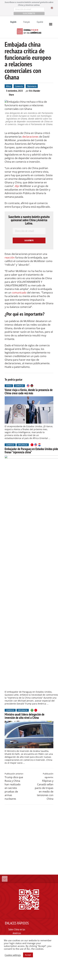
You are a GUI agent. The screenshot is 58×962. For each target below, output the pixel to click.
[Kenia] (31, 385)
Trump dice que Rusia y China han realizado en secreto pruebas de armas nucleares (14, 788)
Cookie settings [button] (13, 955)
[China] (32, 444)
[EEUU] (28, 385)
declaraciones (30, 136)
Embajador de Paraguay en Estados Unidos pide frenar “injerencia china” (31, 450)
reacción (10, 257)
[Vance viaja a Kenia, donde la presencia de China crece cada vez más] (29, 410)
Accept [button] (28, 954)
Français (26, 21)
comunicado (19, 292)
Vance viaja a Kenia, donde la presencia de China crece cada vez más (29, 391)
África (8, 86)
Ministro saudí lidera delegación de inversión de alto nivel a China (24, 716)
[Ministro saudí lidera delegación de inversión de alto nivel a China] (29, 734)
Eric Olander (34, 90)
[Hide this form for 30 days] (51, 8)
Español (40, 21)
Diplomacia (31, 86)
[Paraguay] (39, 444)
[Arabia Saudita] (32, 710)
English (13, 21)
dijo (17, 186)
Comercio (19, 86)
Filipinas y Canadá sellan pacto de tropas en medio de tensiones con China (44, 789)
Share (11, 94)
